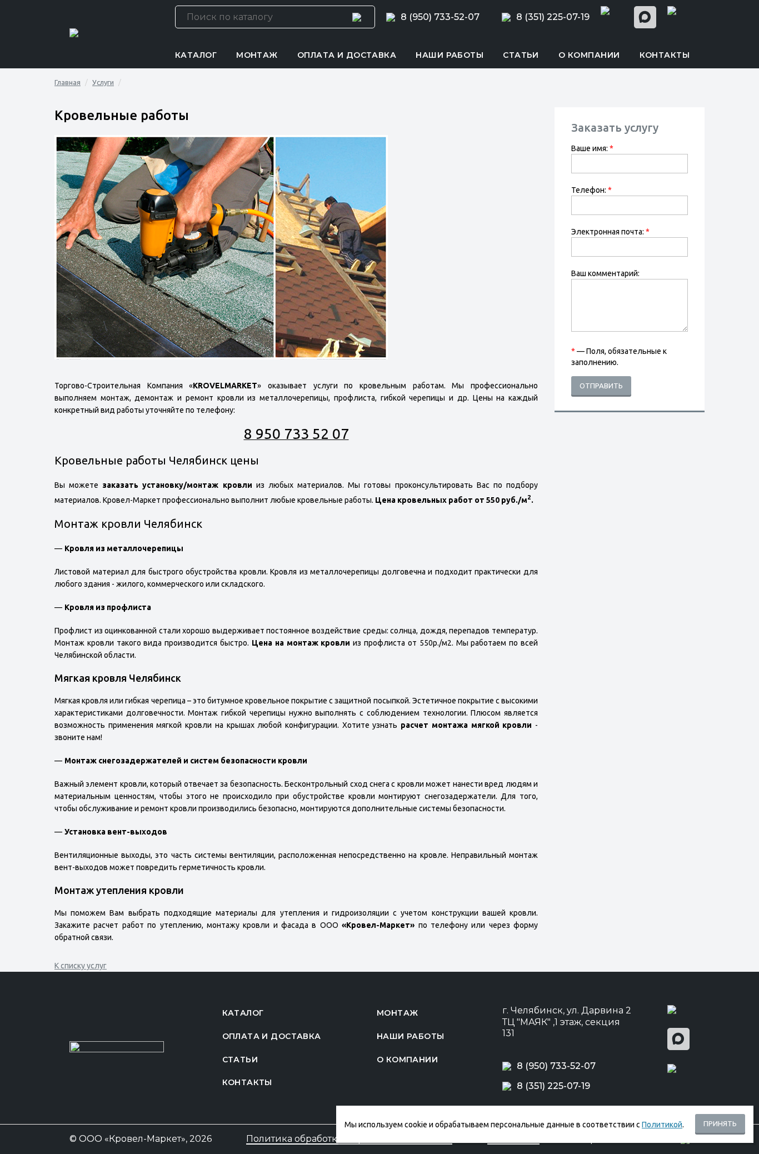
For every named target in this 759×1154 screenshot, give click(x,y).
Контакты (665, 55)
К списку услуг (80, 965)
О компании (589, 55)
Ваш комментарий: (605, 273)
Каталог (196, 55)
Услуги (103, 82)
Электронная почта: (610, 231)
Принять (720, 1123)
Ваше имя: (592, 148)
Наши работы (449, 55)
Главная (67, 82)
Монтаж (257, 55)
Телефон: (591, 190)
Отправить (601, 385)
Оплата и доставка (346, 55)
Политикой (662, 1124)
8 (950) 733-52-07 (440, 17)
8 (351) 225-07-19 (553, 17)
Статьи (521, 55)
